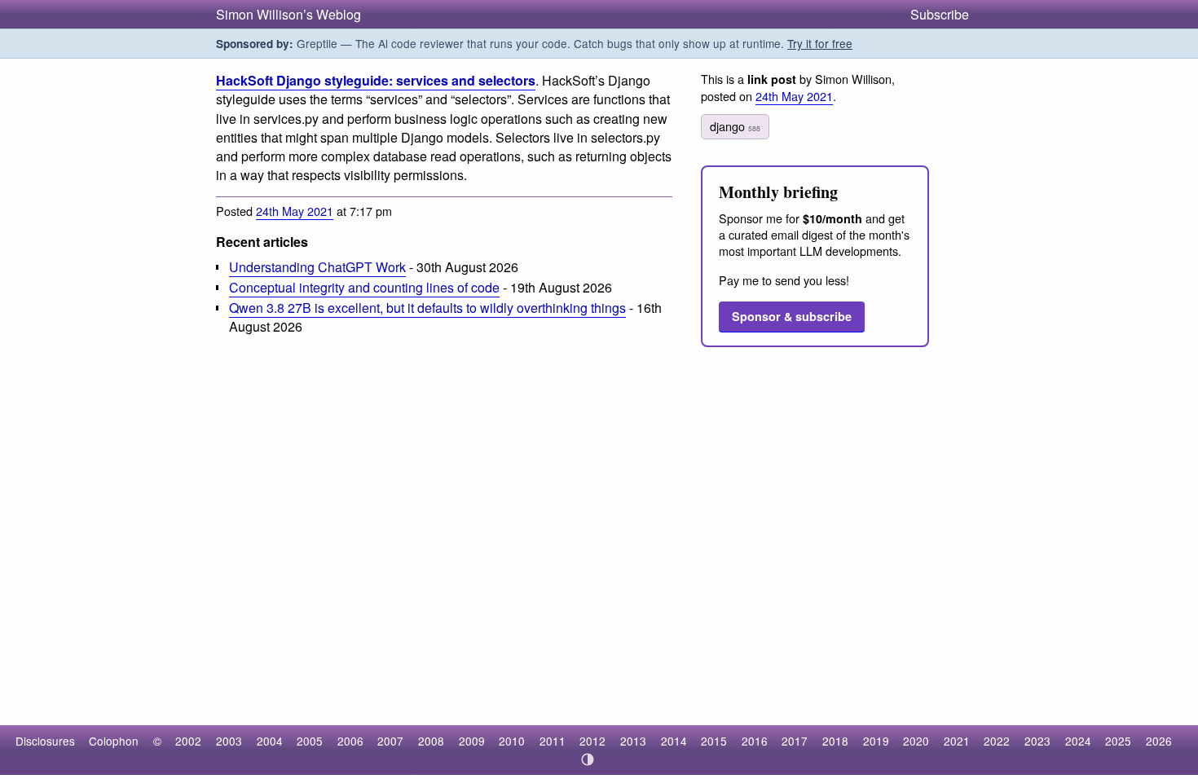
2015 (714, 741)
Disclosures (45, 741)
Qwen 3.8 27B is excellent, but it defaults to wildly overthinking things (427, 307)
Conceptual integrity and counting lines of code (364, 287)
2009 (472, 741)
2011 (553, 741)
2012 (592, 741)
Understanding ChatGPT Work (317, 266)
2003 (229, 741)
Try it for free (819, 43)
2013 (633, 741)
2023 (1037, 741)
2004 (270, 741)
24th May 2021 (294, 210)
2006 (350, 741)
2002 (188, 741)
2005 (310, 741)
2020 (916, 741)
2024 (1078, 741)
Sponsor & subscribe (792, 316)
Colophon (114, 741)
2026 (1159, 741)
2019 (876, 741)
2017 (795, 741)
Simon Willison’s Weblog (288, 14)
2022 (997, 741)
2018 (835, 741)
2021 (957, 741)
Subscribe (939, 14)
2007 (390, 741)
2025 (1118, 741)
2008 (431, 741)
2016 (755, 741)
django (735, 125)
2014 (674, 741)
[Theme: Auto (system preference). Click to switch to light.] (588, 759)
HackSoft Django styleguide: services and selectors (375, 80)
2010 (512, 741)
